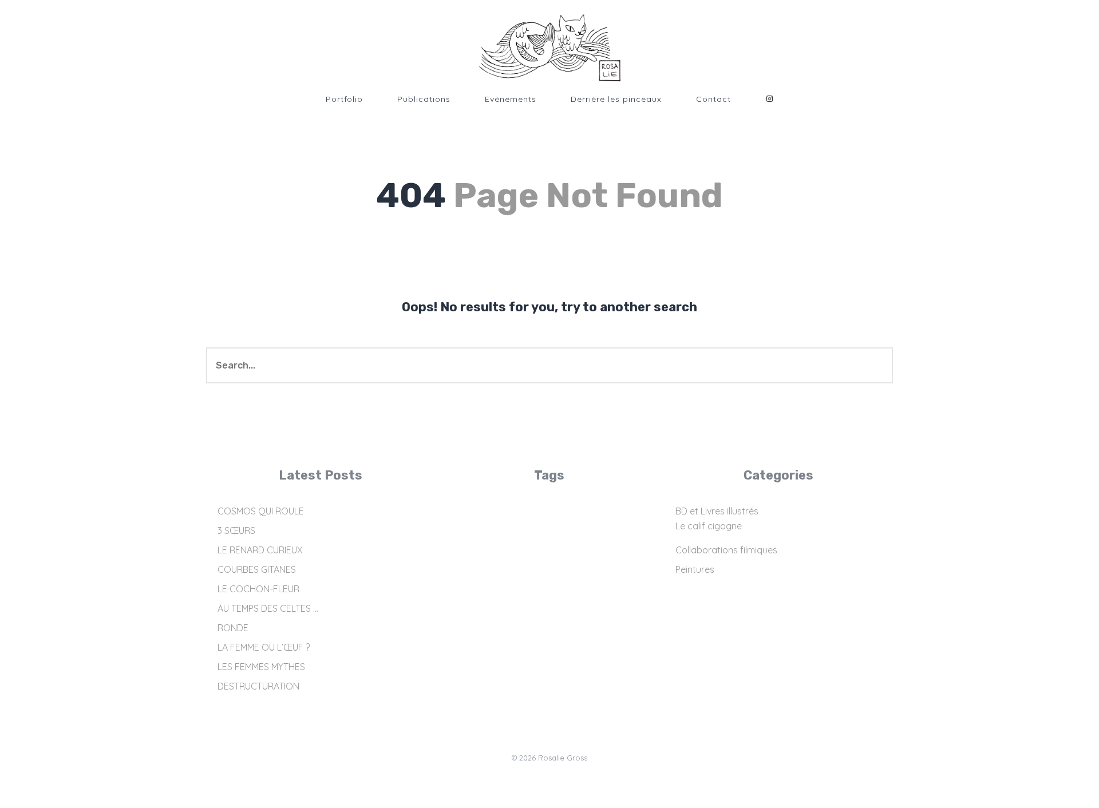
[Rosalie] (549, 48)
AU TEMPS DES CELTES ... (268, 608)
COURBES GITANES (257, 569)
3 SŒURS (236, 530)
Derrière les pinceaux (616, 99)
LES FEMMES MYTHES (261, 666)
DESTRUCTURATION (258, 686)
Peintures (694, 569)
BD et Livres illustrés (716, 511)
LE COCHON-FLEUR (258, 589)
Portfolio (344, 99)
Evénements (510, 99)
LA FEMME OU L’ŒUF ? (264, 647)
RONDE (233, 627)
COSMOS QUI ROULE (261, 511)
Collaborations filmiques (726, 550)
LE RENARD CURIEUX (260, 550)
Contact (713, 99)
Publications (423, 99)
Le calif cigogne (708, 526)
